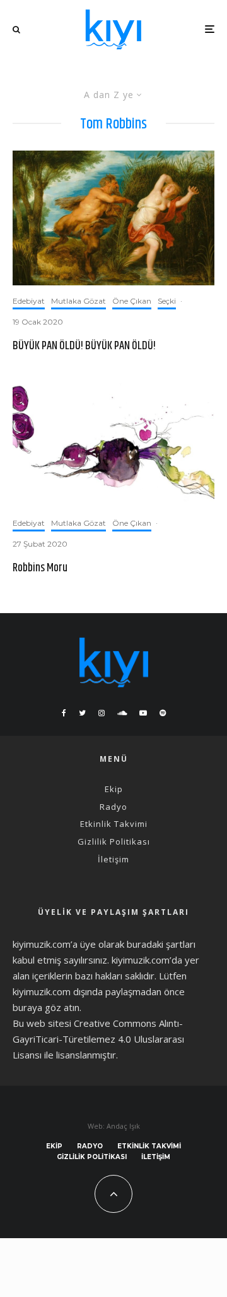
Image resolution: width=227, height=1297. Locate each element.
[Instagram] (101, 713)
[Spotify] (162, 713)
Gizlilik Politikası (114, 841)
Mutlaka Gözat (78, 301)
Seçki (167, 301)
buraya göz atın (46, 1007)
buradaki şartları (161, 944)
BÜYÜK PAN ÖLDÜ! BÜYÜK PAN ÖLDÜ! (84, 347)
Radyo (113, 806)
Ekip (114, 789)
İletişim (113, 859)
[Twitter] (82, 713)
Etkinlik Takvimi (114, 823)
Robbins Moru (40, 569)
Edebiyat (29, 301)
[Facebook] (64, 713)
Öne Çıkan (131, 301)
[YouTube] (143, 713)
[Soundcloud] (122, 713)
